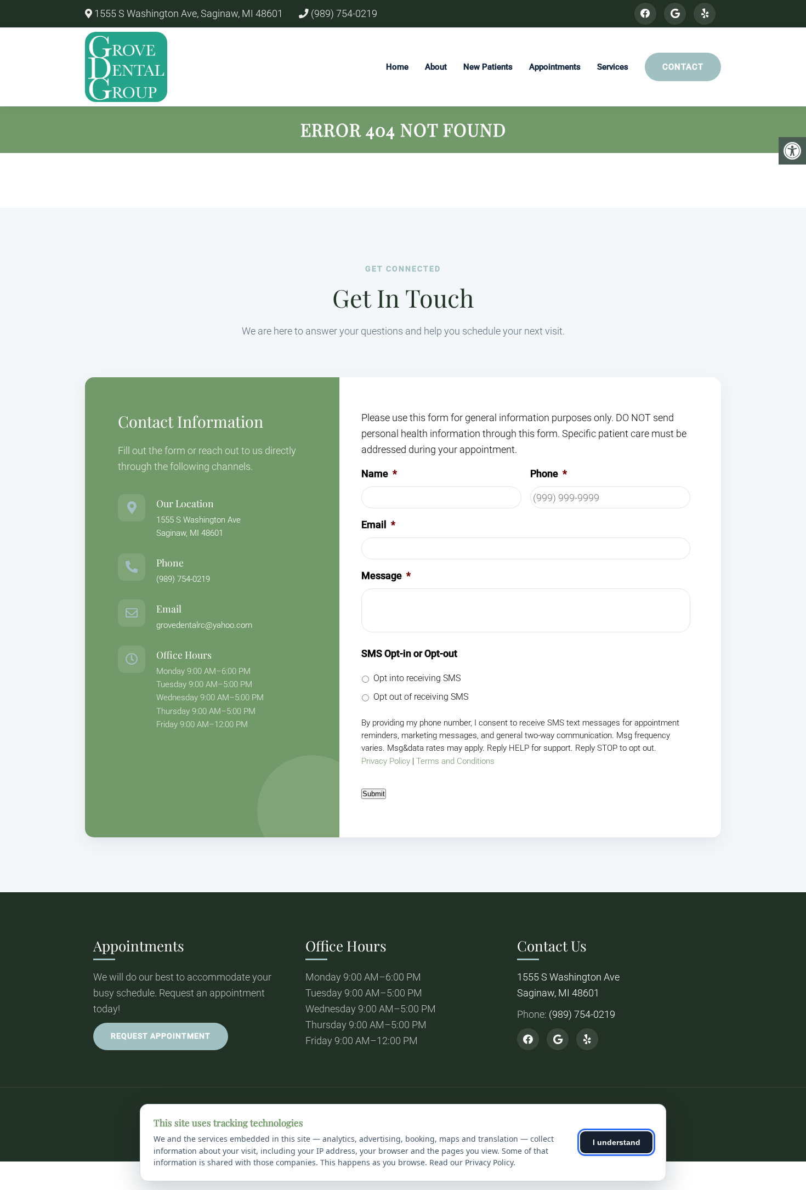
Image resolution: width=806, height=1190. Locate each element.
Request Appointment (161, 1036)
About (436, 67)
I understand (616, 1142)
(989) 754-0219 (343, 13)
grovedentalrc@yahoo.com (204, 625)
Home (397, 67)
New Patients (488, 67)
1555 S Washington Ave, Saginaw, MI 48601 (187, 13)
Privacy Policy (385, 761)
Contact (682, 67)
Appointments (555, 67)
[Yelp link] (705, 14)
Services (612, 67)
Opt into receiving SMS (417, 678)
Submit (373, 794)
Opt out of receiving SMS (420, 697)
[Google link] (675, 14)
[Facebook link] (645, 14)
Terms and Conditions (455, 761)
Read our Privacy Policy (471, 1162)
